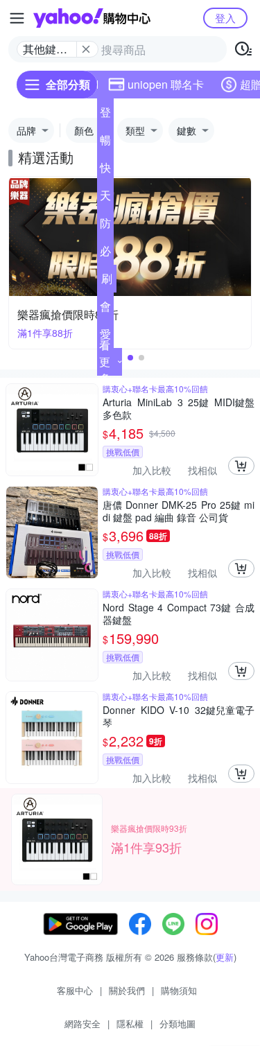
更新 (225, 957)
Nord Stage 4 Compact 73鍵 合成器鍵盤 (178, 613)
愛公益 (105, 337)
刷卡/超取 (107, 281)
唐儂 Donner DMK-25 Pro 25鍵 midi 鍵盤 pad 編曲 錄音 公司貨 (178, 510)
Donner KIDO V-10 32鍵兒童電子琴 (178, 716)
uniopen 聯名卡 (166, 84)
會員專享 (105, 309)
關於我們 (127, 990)
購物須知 (179, 990)
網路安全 (82, 1023)
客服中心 (75, 990)
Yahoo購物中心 (91, 18)
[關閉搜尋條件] (86, 49)
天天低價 (105, 198)
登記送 (105, 115)
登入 (225, 17)
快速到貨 (105, 170)
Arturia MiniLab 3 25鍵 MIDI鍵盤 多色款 (178, 408)
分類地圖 (177, 1023)
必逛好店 (105, 254)
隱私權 (130, 1023)
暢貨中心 (105, 143)
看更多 (104, 361)
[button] (130, 357)
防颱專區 (105, 226)
